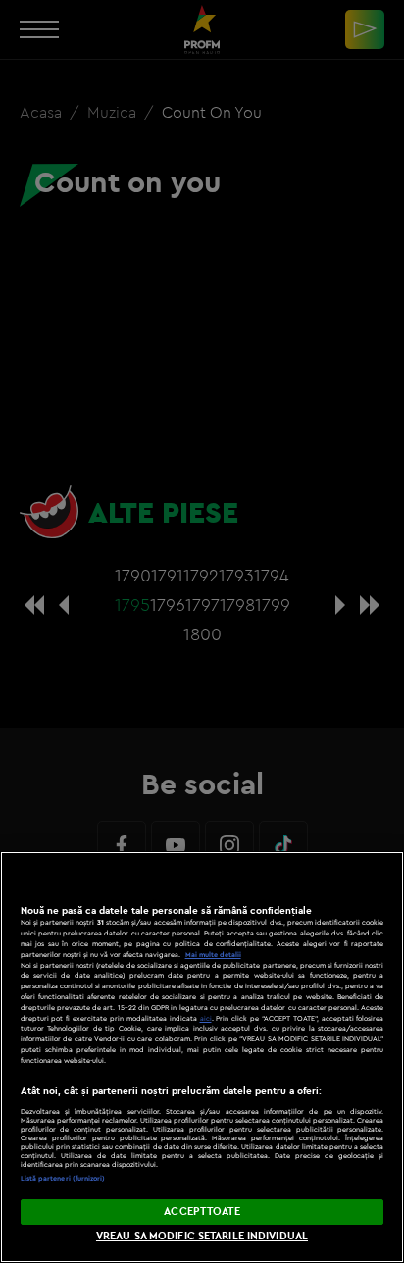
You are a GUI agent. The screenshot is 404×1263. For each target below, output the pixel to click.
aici (206, 1018)
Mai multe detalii (213, 954)
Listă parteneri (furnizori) (63, 1178)
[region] (202, 1057)
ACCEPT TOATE (201, 1211)
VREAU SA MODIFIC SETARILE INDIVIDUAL (202, 1235)
